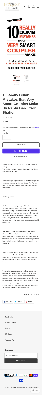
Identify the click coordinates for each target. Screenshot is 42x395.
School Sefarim (10, 322)
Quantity (5, 133)
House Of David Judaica (17, 387)
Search (7, 328)
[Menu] (38, 6)
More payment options (21, 156)
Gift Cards (8, 334)
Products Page (9, 340)
